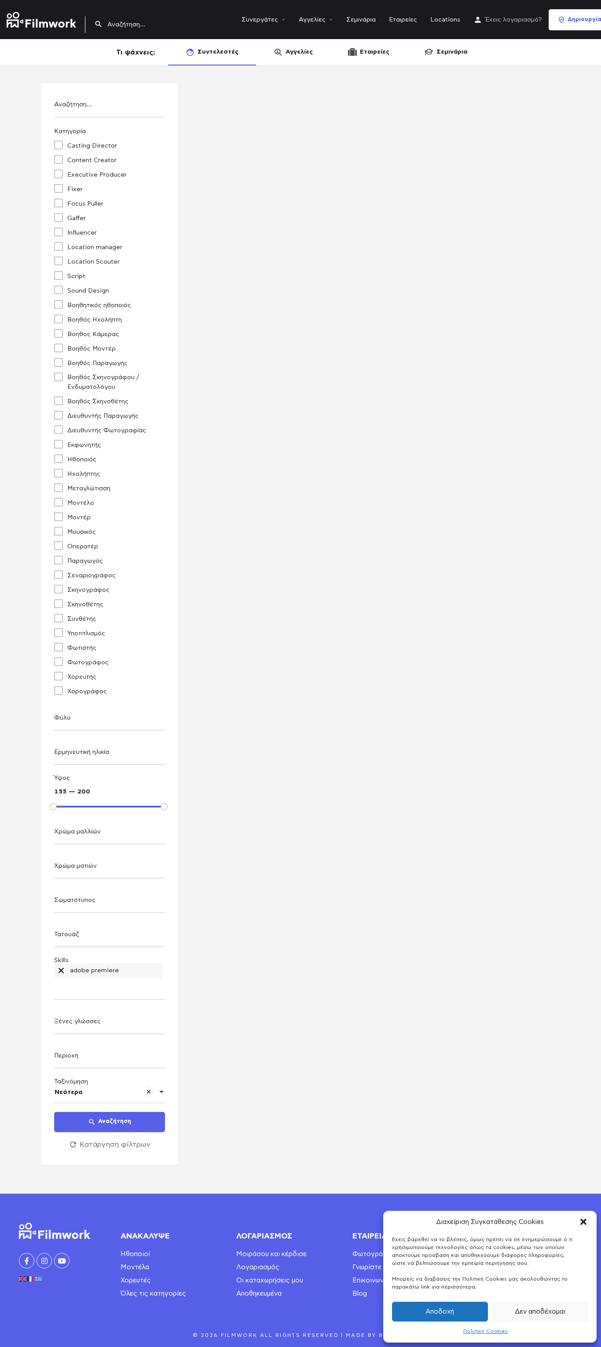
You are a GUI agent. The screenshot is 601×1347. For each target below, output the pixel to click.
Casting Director (92, 146)
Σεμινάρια (361, 20)
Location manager (94, 247)
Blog (359, 1293)
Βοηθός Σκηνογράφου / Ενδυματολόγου (103, 382)
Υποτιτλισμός (86, 633)
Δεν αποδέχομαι (540, 1311)
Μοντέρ (79, 517)
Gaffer (76, 218)
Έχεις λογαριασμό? (513, 20)
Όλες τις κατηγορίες (153, 1293)
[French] (31, 1277)
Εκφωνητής (84, 445)
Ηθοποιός (81, 459)
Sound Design (88, 291)
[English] (23, 1277)
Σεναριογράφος (91, 575)
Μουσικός (81, 532)
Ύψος (62, 778)
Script (76, 276)
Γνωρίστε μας (373, 1267)
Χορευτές (136, 1280)
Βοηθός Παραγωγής (97, 363)
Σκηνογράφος (88, 590)
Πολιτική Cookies (485, 1331)
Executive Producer (97, 175)
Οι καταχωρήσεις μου (269, 1280)
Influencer (82, 233)
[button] (583, 1221)
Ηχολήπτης (83, 474)
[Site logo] (42, 18)
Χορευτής (81, 677)
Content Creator (92, 160)
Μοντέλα (135, 1267)
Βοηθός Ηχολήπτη (94, 320)
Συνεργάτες (260, 20)
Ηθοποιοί (135, 1254)
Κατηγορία (70, 131)
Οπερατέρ (82, 546)
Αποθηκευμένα (259, 1293)
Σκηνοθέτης (85, 604)
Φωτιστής (81, 648)
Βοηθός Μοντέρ (91, 349)
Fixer (75, 189)
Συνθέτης (81, 619)
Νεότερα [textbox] (68, 1092)
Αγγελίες (312, 20)
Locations (445, 20)
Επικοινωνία (370, 1280)
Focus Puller (85, 204)
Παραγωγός (85, 561)
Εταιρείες (403, 20)
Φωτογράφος (88, 662)
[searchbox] (108, 718)
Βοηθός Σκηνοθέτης (97, 401)
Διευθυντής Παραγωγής (103, 416)
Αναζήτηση (114, 1121)
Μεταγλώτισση (88, 488)
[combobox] (109, 720)
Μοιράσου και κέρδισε (271, 1254)
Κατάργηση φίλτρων (115, 1144)
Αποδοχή (439, 1311)
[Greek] (39, 1277)
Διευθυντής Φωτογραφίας (106, 430)
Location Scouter (93, 262)
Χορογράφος (87, 691)
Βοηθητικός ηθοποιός (99, 305)
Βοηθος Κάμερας (93, 334)
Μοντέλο (80, 503)
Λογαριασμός (257, 1267)
